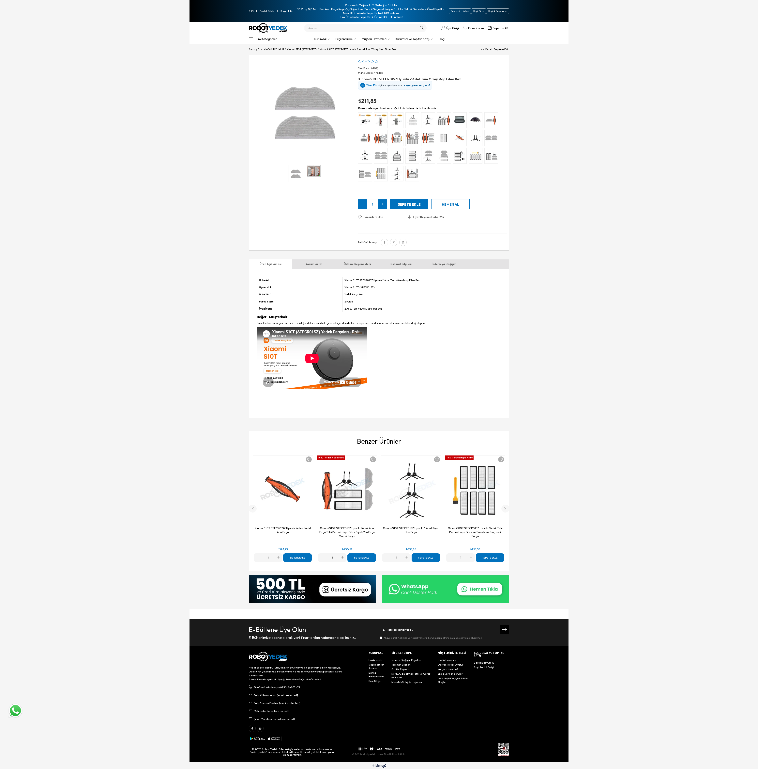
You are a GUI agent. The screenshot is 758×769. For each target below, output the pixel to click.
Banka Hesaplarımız (376, 674)
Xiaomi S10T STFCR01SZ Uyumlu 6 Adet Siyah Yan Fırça (411, 530)
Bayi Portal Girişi (484, 667)
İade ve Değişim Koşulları (406, 660)
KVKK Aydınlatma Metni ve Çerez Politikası (411, 675)
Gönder (504, 629)
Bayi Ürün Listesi (460, 11)
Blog (441, 39)
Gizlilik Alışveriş (400, 669)
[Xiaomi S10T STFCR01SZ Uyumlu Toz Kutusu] (461, 121)
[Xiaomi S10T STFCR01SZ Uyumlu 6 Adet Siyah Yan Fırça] (397, 174)
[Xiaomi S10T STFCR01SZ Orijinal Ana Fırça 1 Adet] (382, 121)
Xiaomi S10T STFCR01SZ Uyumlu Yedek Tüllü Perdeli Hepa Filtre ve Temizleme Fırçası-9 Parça (475, 532)
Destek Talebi (267, 11)
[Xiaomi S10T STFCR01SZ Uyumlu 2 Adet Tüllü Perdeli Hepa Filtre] (445, 139)
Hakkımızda (375, 660)
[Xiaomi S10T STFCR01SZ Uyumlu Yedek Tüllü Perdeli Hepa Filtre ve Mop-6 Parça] (366, 174)
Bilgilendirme (344, 39)
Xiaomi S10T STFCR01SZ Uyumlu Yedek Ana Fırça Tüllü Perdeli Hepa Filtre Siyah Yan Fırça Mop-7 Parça (347, 532)
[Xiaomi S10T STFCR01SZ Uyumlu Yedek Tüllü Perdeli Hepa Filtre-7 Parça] (476, 157)
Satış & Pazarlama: (276, 695)
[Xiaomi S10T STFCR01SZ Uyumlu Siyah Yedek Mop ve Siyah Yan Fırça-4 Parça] (429, 157)
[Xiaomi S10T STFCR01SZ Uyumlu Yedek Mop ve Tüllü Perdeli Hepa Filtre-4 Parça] (445, 157)
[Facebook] (252, 728)
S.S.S (251, 11)
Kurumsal (320, 39)
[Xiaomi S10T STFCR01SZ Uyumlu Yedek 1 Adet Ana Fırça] (461, 139)
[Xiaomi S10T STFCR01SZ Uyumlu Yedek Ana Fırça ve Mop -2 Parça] (492, 121)
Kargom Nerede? (448, 669)
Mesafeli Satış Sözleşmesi (406, 682)
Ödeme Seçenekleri (357, 264)
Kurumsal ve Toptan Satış (412, 39)
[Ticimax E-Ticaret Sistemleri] (379, 766)
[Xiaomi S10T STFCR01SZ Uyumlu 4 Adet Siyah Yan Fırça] (429, 121)
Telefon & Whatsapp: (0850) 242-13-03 (277, 687)
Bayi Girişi (478, 11)
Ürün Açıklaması (270, 264)
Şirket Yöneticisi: (274, 718)
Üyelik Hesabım (447, 660)
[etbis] (503, 749)
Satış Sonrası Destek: (277, 703)
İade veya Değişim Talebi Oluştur (453, 680)
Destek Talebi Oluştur (450, 664)
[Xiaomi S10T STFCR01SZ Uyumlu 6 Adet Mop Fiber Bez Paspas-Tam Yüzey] (382, 157)
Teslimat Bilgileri (400, 264)
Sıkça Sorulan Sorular (376, 666)
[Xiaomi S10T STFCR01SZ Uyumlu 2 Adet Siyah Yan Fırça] (476, 139)
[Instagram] (260, 728)
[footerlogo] (268, 657)
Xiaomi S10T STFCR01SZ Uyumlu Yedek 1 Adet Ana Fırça (283, 530)
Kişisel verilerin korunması (425, 637)
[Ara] (421, 28)
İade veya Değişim (444, 264)
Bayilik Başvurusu (497, 11)
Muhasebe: (271, 711)
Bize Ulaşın (375, 681)
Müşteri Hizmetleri (374, 39)
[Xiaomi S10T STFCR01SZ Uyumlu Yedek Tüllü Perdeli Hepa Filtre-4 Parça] (413, 157)
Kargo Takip (286, 11)
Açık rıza (402, 637)
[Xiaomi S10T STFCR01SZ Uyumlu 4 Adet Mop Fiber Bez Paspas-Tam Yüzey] (492, 139)
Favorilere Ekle (309, 459)
